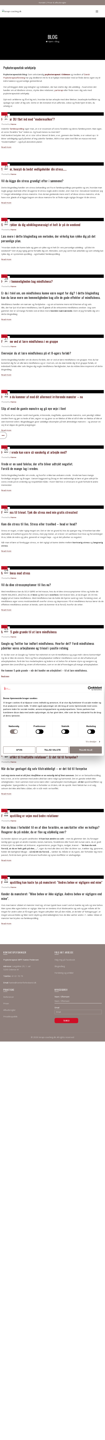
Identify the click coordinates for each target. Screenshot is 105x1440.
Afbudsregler (9, 1010)
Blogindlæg (60, 966)
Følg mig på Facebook (65, 959)
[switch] (39, 731)
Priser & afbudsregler (56, 2)
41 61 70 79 (17, 976)
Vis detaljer (91, 741)
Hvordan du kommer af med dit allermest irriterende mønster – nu (42, 396)
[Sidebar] (3, 435)
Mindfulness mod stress (15, 572)
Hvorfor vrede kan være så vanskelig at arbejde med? (34, 452)
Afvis (19, 750)
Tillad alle (85, 750)
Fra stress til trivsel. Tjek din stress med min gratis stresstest (39, 512)
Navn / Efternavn (62, 996)
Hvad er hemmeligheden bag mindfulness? (27, 281)
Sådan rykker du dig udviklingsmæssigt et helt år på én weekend (40, 224)
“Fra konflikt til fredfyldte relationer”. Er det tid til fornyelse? (39, 756)
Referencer (8, 996)
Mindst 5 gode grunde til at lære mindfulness (29, 631)
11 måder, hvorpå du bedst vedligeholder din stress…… (34, 169)
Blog (4, 114)
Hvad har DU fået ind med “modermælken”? (28, 119)
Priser (6, 1003)
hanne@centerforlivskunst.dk (22, 982)
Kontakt (42, 2)
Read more (6, 147)
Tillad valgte (52, 750)
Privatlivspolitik (10, 1016)
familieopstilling (17, 128)
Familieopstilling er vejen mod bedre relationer (30, 815)
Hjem (50, 41)
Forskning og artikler (64, 972)
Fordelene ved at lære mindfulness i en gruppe (29, 341)
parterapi (59, 90)
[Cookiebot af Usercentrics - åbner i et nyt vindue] (90, 688)
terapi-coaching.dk (47, 1037)
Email (57, 1007)
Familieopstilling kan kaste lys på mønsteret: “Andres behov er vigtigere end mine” (52, 882)
